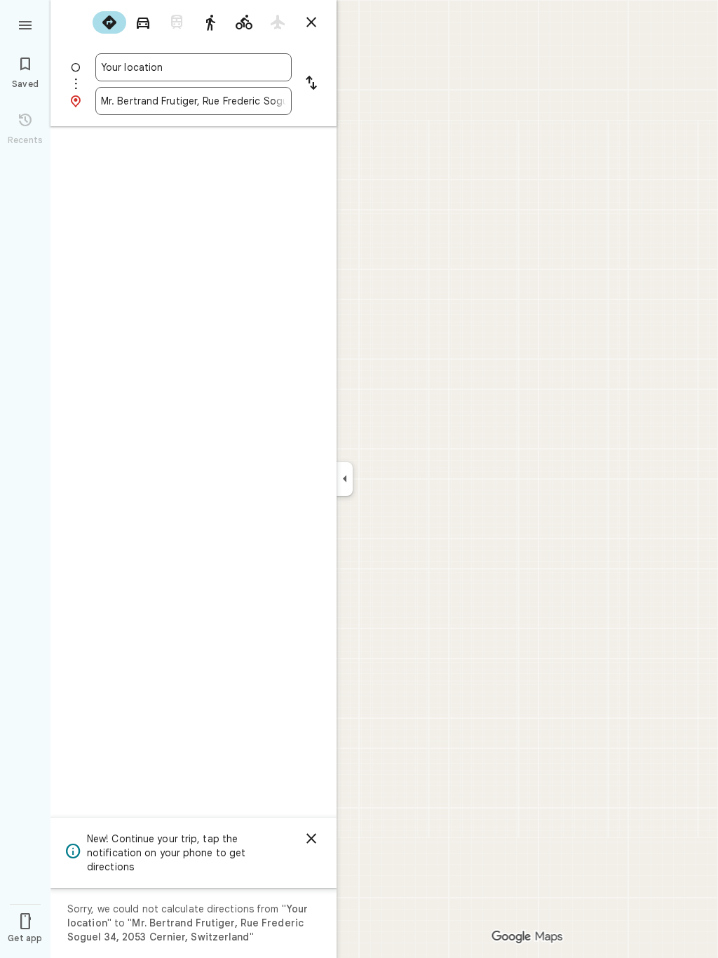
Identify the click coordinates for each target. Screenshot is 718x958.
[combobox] (193, 67)
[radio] (109, 22)
